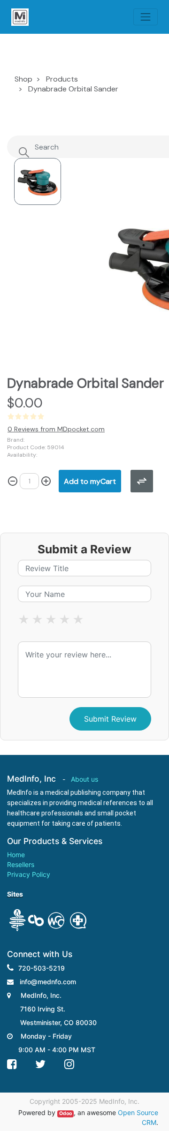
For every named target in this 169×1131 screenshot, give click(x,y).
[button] (90, 481)
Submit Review (110, 719)
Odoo (65, 1113)
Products (62, 79)
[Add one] (46, 481)
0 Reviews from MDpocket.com (56, 429)
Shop (23, 79)
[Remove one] (12, 481)
